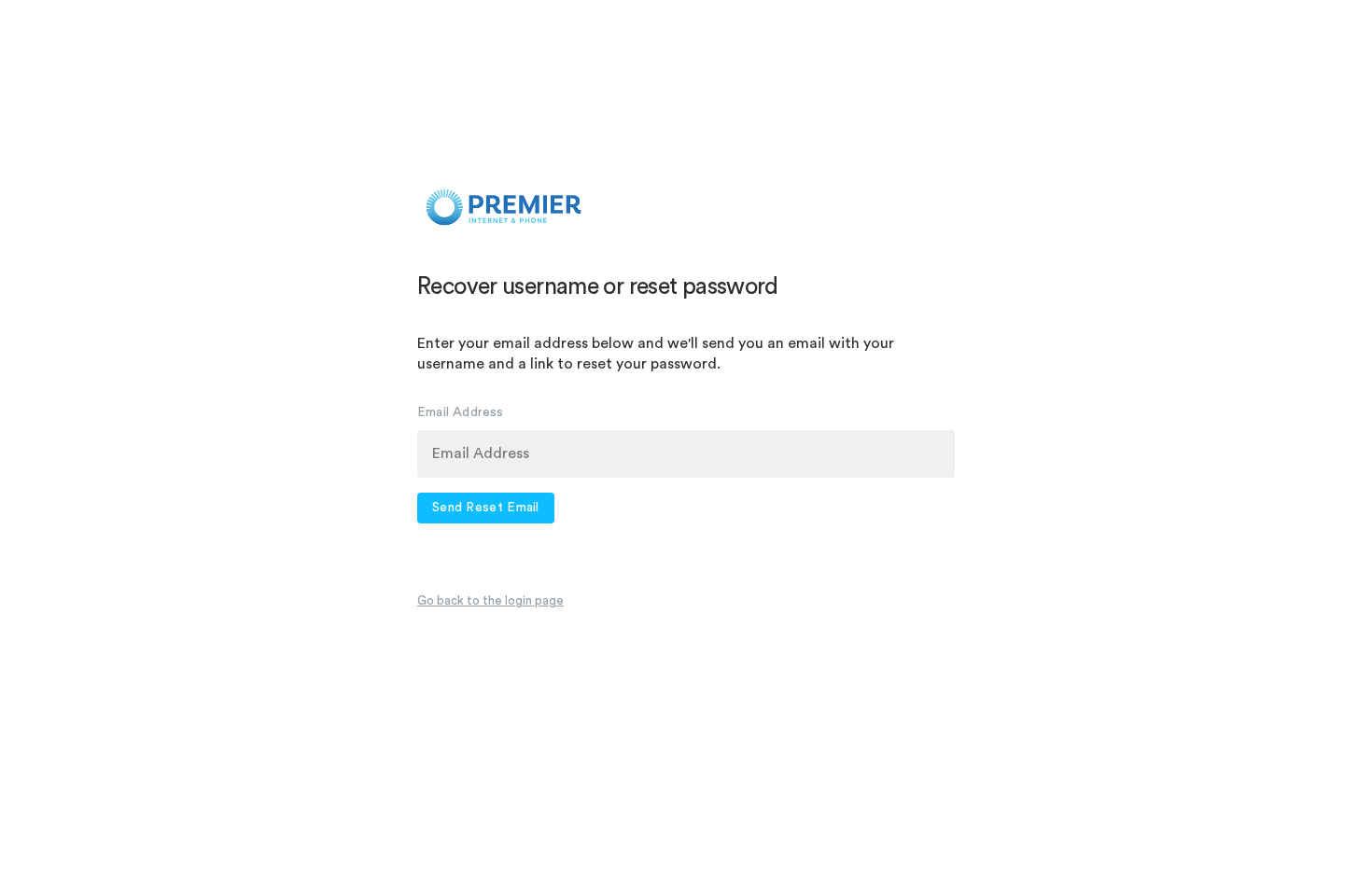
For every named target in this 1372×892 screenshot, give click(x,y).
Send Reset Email (485, 507)
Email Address (460, 412)
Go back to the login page (490, 600)
